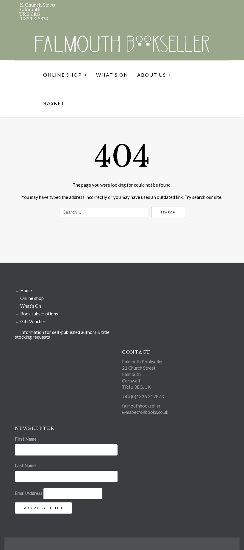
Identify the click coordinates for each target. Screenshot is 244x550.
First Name (26, 438)
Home (26, 290)
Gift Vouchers (34, 321)
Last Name (25, 465)
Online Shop (62, 75)
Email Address (29, 493)
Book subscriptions (39, 313)
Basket (54, 103)
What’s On (112, 75)
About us (151, 75)
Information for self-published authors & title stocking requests (62, 334)
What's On (30, 306)
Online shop (32, 298)
